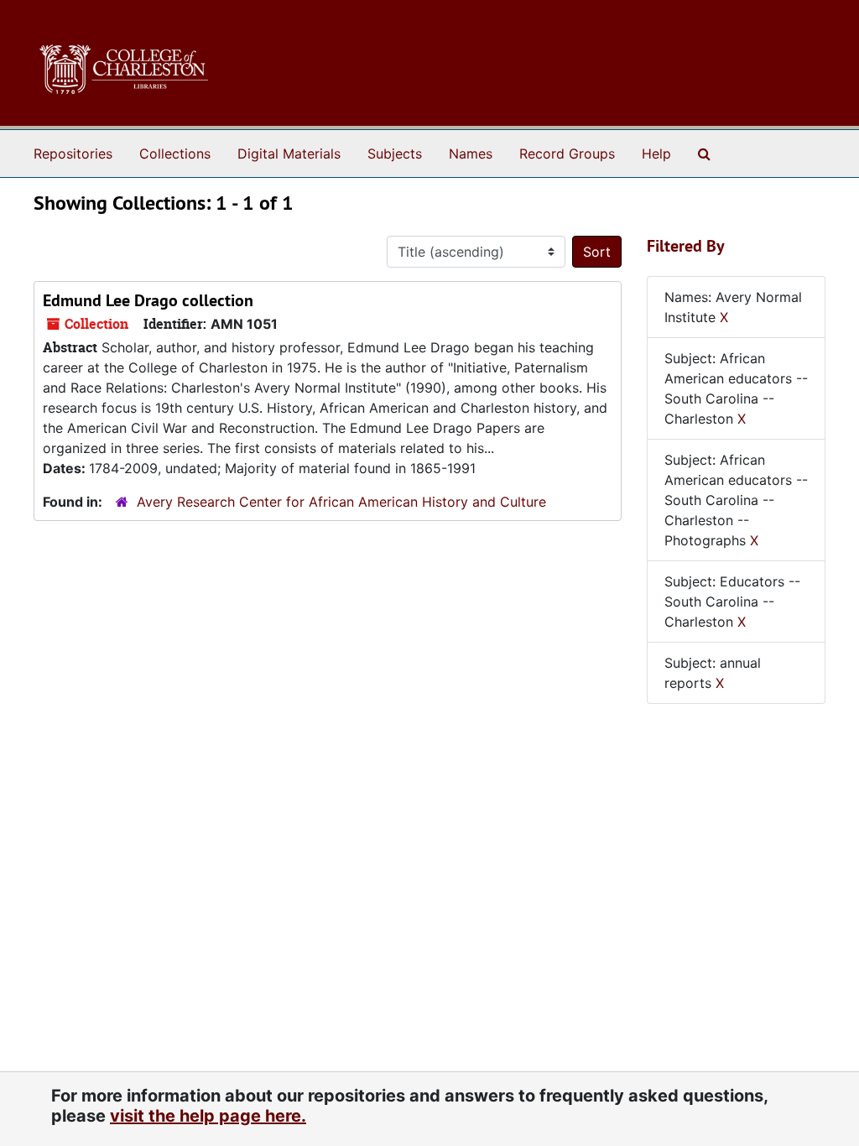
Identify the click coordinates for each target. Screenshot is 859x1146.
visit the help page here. (208, 1116)
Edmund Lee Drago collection (148, 300)
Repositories (73, 153)
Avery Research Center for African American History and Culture (341, 501)
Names (470, 153)
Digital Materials (289, 153)
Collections (175, 153)
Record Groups (567, 153)
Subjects (394, 153)
